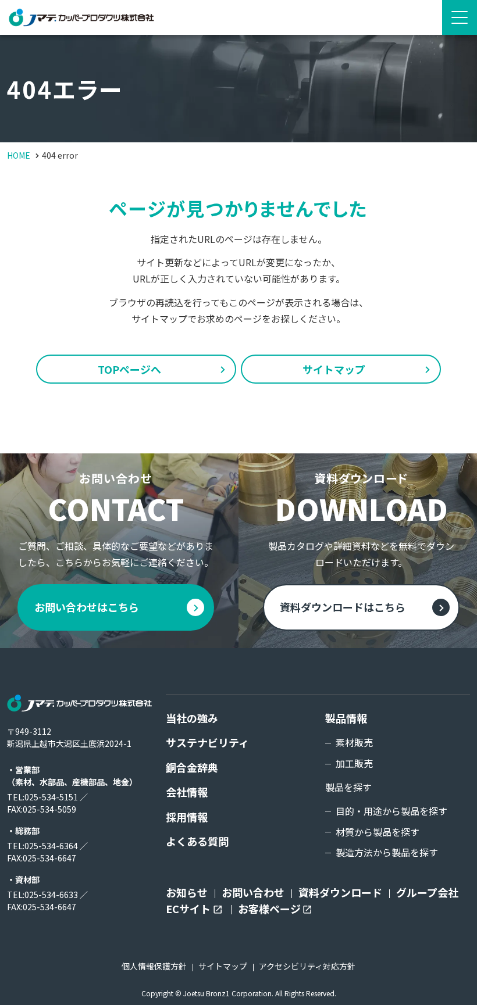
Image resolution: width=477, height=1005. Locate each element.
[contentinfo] (238, 826)
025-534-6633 (51, 894)
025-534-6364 (51, 846)
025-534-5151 (51, 797)
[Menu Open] (459, 17)
